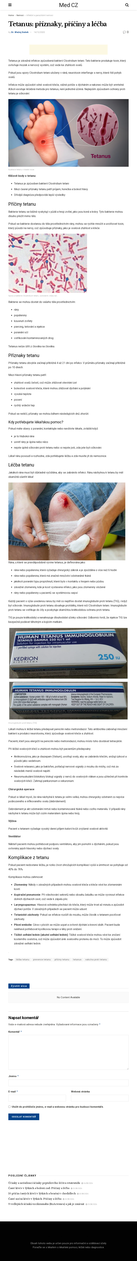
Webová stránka (80, 1091)
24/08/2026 (69, 1199)
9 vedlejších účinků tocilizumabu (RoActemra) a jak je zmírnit (46, 1204)
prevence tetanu (42, 959)
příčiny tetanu (62, 959)
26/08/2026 (88, 1183)
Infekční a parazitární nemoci (39, 15)
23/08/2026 (92, 1204)
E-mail (13, 1091)
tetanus (77, 959)
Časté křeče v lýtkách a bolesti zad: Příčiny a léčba (38, 1188)
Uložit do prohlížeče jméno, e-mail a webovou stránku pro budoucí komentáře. (58, 1106)
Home (11, 15)
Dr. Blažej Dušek (19, 32)
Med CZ (68, 5)
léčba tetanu (22, 959)
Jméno (13, 1076)
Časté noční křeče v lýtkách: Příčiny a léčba (34, 1198)
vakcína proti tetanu (96, 959)
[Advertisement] (68, 50)
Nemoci (20, 15)
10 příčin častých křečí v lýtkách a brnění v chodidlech (42, 1193)
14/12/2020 (39, 32)
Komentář (15, 1031)
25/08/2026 (77, 1188)
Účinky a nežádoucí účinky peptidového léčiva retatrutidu (44, 1182)
